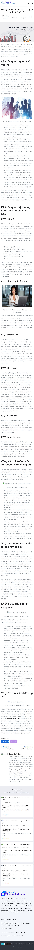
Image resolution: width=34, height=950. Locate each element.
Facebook (6, 741)
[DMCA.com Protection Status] (6, 944)
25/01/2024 (14, 18)
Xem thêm (5, 815)
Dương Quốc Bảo (15, 754)
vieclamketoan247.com (13, 718)
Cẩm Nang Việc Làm (15, 802)
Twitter (14, 741)
